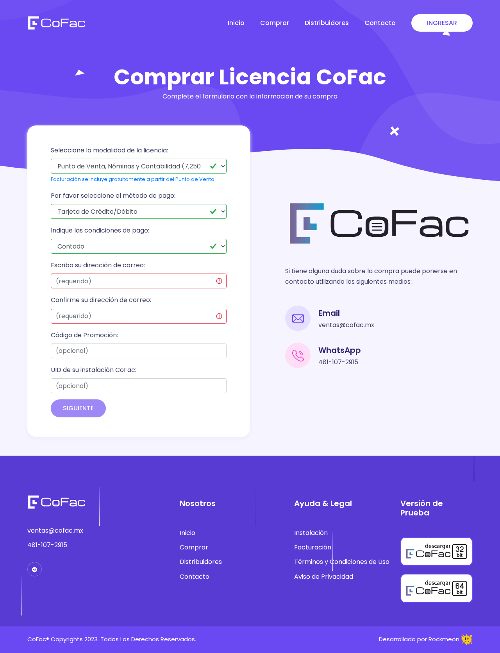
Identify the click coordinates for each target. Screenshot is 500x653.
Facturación (312, 547)
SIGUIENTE (78, 408)
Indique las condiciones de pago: (100, 230)
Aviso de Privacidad (323, 576)
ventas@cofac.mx (346, 324)
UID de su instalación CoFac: (93, 369)
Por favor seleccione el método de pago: (113, 195)
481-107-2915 (338, 362)
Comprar (274, 22)
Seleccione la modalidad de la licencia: (109, 150)
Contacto (380, 22)
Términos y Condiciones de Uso (341, 561)
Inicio (236, 22)
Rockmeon (444, 639)
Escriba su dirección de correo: (98, 265)
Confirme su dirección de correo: (101, 299)
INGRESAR (442, 22)
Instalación (311, 532)
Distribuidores (327, 22)
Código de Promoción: (84, 335)
